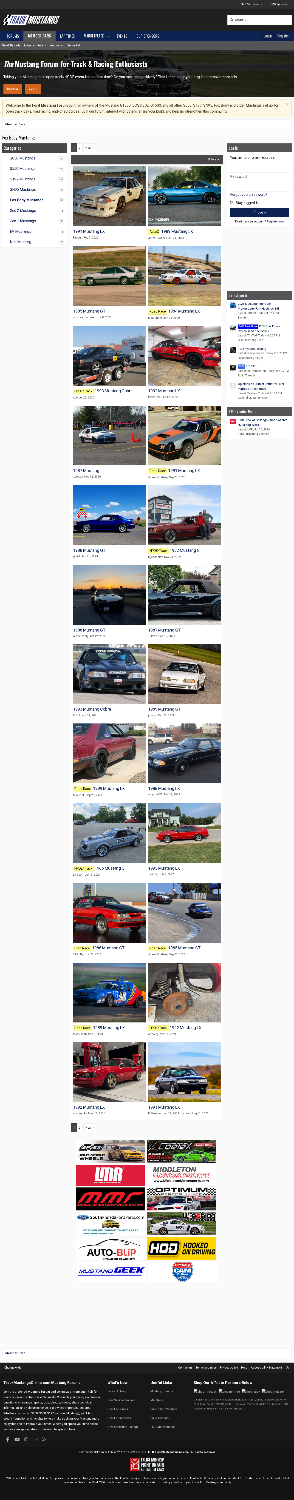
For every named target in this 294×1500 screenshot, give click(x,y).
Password (238, 176)
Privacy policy (229, 1367)
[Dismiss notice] (287, 104)
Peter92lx (154, 396)
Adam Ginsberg (158, 477)
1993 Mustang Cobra (114, 390)
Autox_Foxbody (157, 238)
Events (122, 36)
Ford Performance (251, 1478)
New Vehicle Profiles (120, 1400)
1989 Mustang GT (164, 709)
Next (88, 147)
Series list (73, 45)
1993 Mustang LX (164, 868)
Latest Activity (116, 1391)
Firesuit (77, 237)
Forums (13, 36)
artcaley (153, 1034)
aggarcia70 (155, 794)
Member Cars (39, 36)
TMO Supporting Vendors (253, 433)
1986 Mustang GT (108, 947)
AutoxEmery (80, 636)
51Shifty (78, 954)
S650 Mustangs (22, 158)
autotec (78, 476)
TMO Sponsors (279, 4)
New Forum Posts (119, 1418)
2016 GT (248, 366)
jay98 (76, 556)
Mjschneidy (155, 557)
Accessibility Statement (266, 1367)
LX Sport (78, 874)
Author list (57, 45)
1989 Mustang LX (177, 231)
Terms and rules (206, 1367)
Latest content (33, 45)
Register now (275, 221)
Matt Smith (155, 317)
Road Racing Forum (250, 357)
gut (75, 397)
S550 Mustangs (22, 168)
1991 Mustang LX (89, 231)
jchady (152, 715)
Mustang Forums (66, 1382)
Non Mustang (20, 242)
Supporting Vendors (163, 1409)
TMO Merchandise (251, 4)
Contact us (185, 1367)
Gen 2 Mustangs (23, 210)
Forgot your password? (248, 194)
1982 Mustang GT (186, 550)
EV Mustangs (20, 231)
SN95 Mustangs (23, 189)
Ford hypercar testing (252, 348)
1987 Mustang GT (164, 630)
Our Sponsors (147, 36)
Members (156, 1400)
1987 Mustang (86, 470)
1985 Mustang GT (89, 311)
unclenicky (80, 1113)
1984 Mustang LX (184, 311)
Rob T (76, 715)
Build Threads (11, 45)
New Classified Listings (123, 1427)
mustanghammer (84, 317)
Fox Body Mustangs (27, 200)
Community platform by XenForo (115, 1452)
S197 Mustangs (22, 179)
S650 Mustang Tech (250, 340)
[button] (95, 36)
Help (244, 1367)
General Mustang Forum (253, 397)
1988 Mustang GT (89, 550)
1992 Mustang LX (164, 390)
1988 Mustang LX (164, 788)
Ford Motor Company (48, 1478)
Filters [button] (212, 159)
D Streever (154, 1113)
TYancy (153, 874)
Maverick (79, 795)
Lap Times (67, 36)
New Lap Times (117, 1409)
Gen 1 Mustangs (23, 221)
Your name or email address (252, 157)
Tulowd (152, 636)
